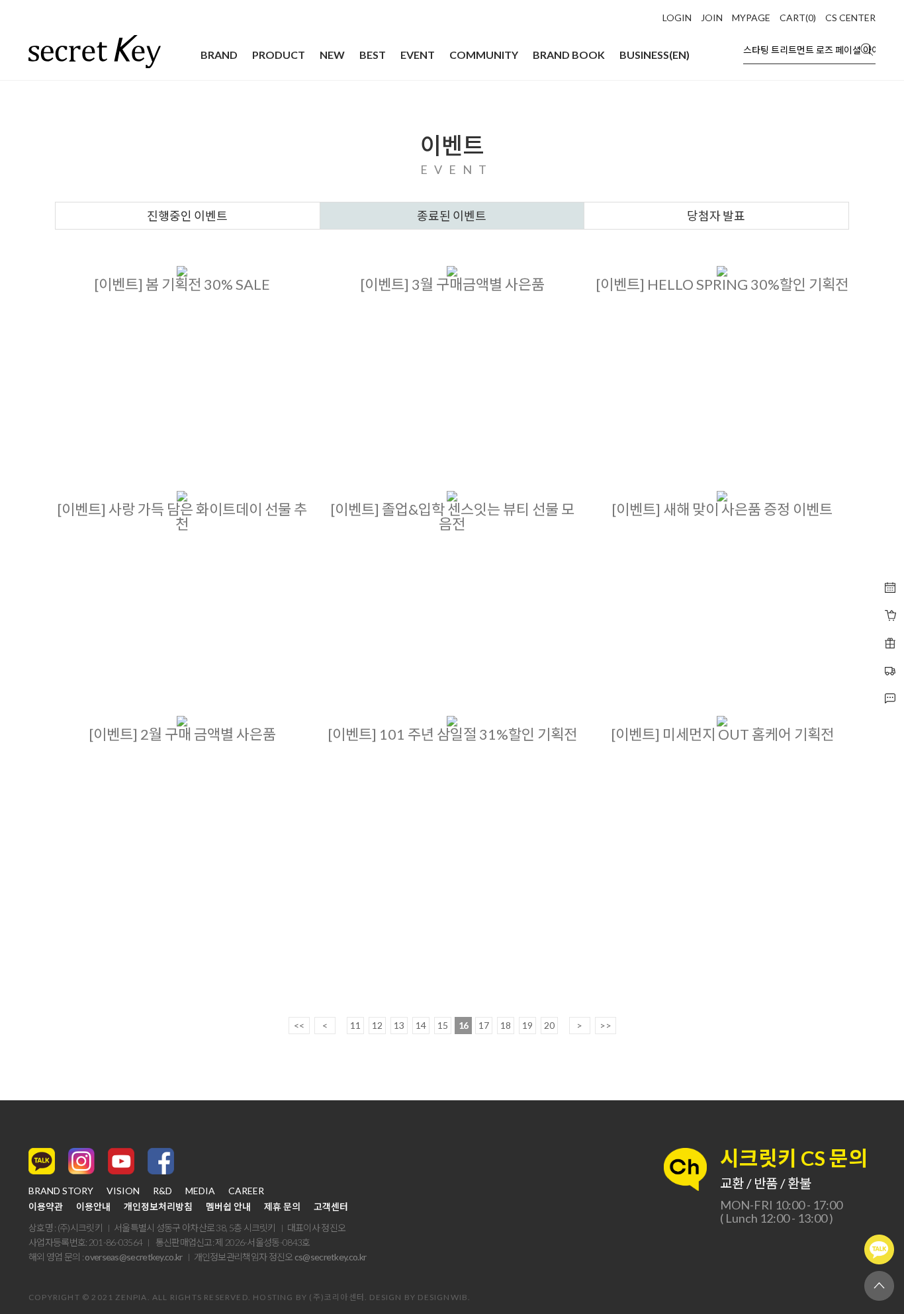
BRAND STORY (60, 1191)
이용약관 (45, 1206)
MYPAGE (751, 17)
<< (299, 1025)
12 (377, 1025)
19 (527, 1025)
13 (399, 1025)
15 (442, 1025)
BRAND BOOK (569, 54)
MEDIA (200, 1191)
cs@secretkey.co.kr (330, 1256)
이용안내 (93, 1206)
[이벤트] (890, 615)
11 (355, 1025)
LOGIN (677, 17)
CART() (798, 17)
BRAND (219, 54)
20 (549, 1025)
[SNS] (890, 699)
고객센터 (331, 1206)
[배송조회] (890, 643)
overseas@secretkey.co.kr (133, 1256)
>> (605, 1025)
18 (505, 1025)
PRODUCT (278, 54)
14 (421, 1025)
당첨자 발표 (716, 215)
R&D (162, 1191)
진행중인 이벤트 (187, 215)
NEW (332, 54)
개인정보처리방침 (158, 1206)
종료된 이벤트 (451, 215)
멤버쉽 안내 (228, 1206)
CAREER (246, 1191)
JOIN (712, 17)
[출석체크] (890, 587)
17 (483, 1025)
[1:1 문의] (890, 671)
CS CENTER (850, 17)
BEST (372, 54)
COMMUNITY (483, 54)
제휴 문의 (282, 1206)
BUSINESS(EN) (654, 54)
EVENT (417, 54)
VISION (123, 1191)
